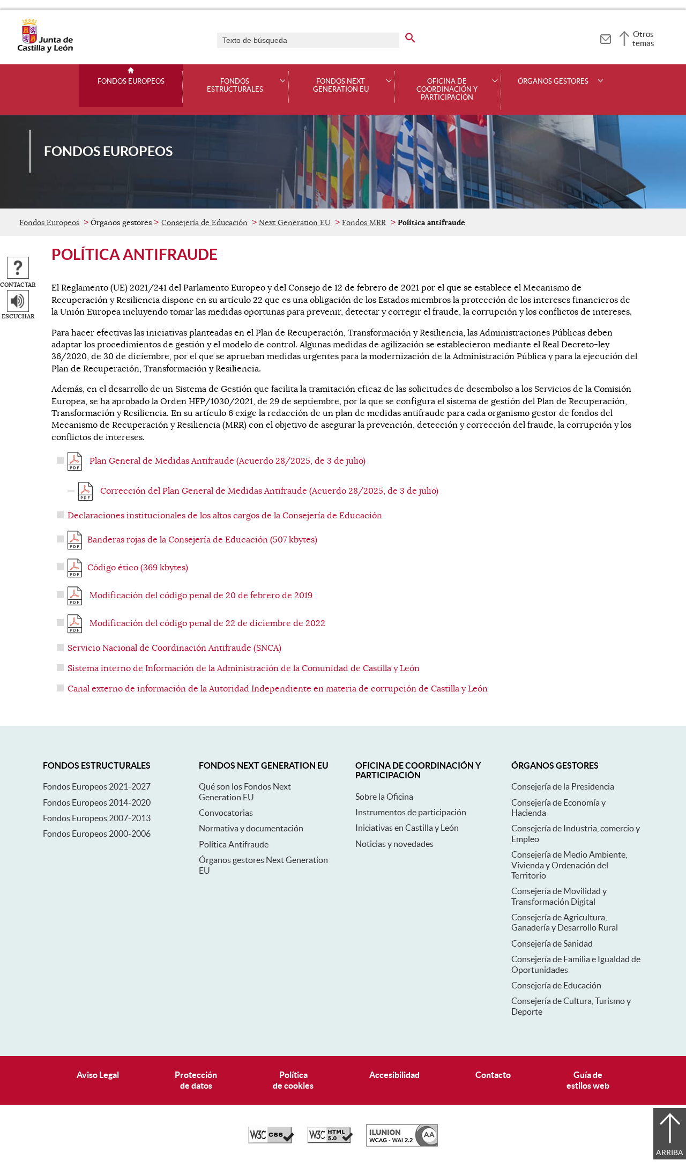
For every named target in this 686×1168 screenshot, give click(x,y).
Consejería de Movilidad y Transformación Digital (559, 896)
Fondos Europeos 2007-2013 (97, 818)
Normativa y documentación (251, 828)
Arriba (669, 1152)
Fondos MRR (364, 222)
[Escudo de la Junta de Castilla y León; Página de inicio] (45, 50)
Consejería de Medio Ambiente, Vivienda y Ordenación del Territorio (569, 865)
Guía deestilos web (587, 1080)
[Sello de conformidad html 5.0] (330, 1140)
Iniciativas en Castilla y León (407, 827)
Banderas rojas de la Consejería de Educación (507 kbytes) (202, 539)
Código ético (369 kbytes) (137, 567)
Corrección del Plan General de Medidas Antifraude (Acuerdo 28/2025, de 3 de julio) (268, 491)
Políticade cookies (293, 1080)
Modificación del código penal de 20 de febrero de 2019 (199, 595)
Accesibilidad (394, 1075)
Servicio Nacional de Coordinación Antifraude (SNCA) (174, 648)
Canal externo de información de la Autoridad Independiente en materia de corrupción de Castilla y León (278, 688)
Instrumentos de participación (410, 812)
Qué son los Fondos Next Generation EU (245, 791)
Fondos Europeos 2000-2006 (97, 833)
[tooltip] (605, 37)
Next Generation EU (295, 222)
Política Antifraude (234, 844)
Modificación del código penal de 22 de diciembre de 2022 (206, 623)
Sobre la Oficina (384, 796)
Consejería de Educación (204, 222)
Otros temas (643, 38)
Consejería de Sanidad (552, 943)
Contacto (493, 1075)
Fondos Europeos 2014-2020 (97, 802)
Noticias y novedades (394, 844)
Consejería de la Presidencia (562, 786)
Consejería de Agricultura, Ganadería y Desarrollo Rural (564, 922)
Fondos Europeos (131, 81)
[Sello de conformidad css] (271, 1140)
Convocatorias (226, 812)
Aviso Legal (98, 1075)
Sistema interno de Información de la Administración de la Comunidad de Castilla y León (244, 668)
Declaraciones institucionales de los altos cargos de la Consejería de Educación (225, 515)
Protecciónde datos (196, 1080)
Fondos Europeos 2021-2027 (97, 786)
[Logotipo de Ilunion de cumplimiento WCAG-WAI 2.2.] (402, 1144)
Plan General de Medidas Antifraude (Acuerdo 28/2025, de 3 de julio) (226, 461)
